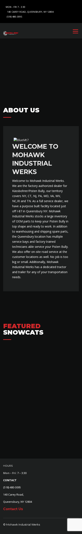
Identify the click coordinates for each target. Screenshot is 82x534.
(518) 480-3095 (14, 16)
